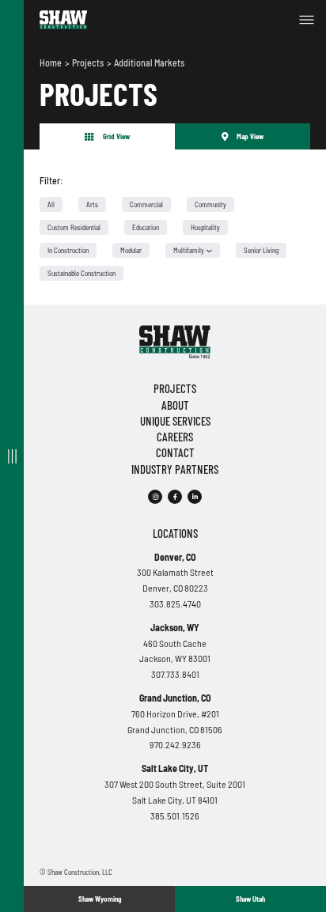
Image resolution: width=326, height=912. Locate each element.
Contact (175, 452)
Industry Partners (174, 469)
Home (51, 62)
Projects (88, 62)
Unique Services (175, 421)
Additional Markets (149, 62)
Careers (175, 437)
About (175, 405)
